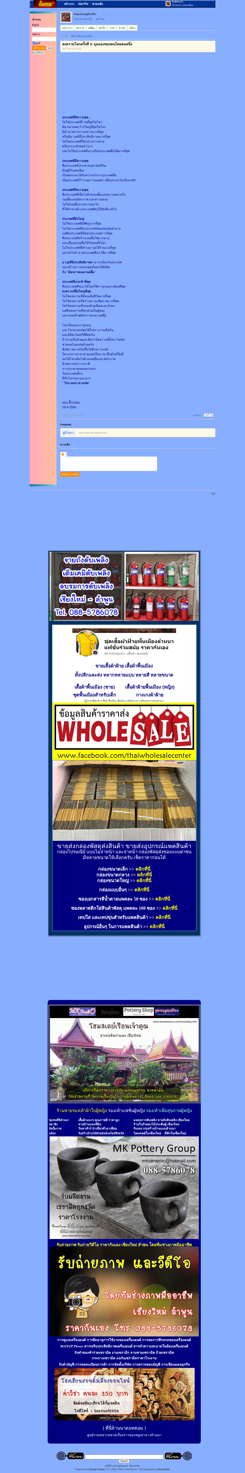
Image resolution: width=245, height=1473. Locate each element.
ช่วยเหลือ (97, 3)
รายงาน (197, 415)
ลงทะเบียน (188, 5)
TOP (213, 494)
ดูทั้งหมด (100, 19)
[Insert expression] (63, 454)
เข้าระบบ (176, 5)
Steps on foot (68, 433)
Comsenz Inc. (130, 1469)
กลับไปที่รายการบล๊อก (81, 36)
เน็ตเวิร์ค (83, 3)
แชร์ (207, 415)
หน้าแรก (69, 3)
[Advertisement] (95, 80)
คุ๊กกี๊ (38, 43)
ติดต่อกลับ (135, 1466)
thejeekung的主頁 (83, 19)
